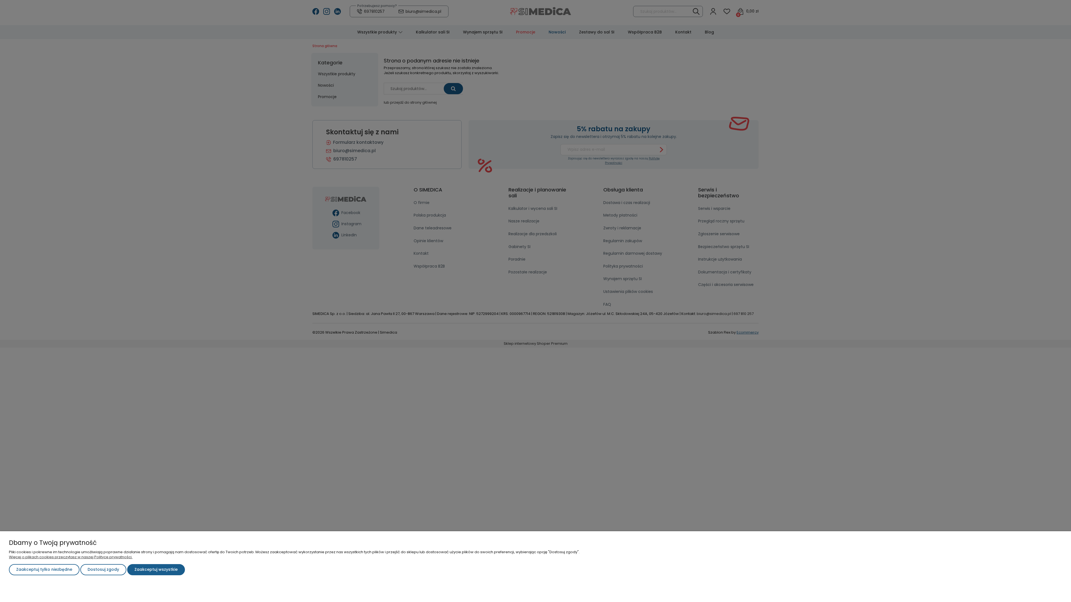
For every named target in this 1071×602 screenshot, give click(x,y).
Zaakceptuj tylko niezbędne (44, 569)
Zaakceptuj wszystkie (156, 569)
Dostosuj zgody (103, 569)
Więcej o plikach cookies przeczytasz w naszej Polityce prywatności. (70, 557)
